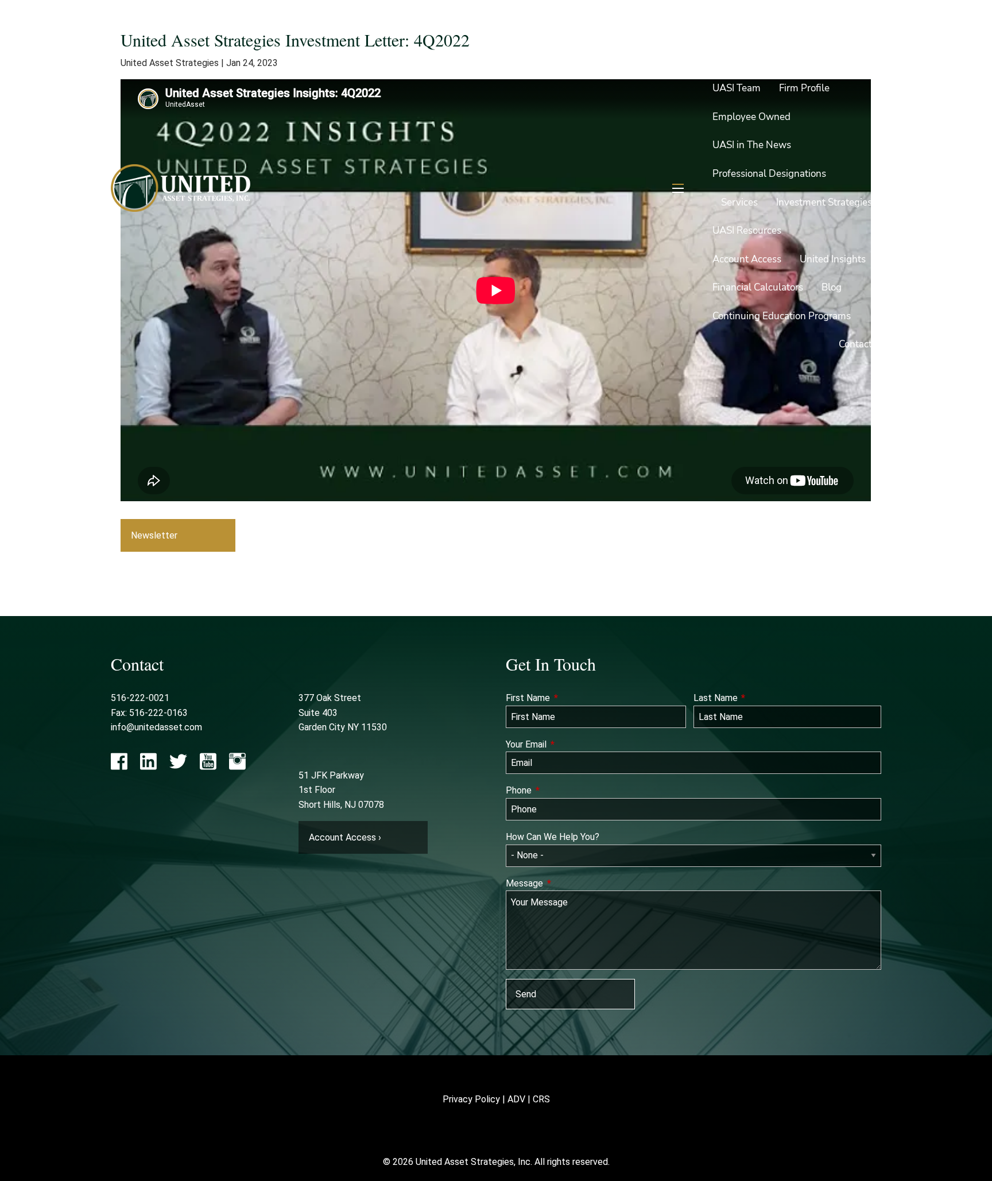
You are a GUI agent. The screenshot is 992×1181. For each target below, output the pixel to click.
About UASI (738, 60)
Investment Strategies (824, 202)
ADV (516, 1099)
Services (739, 202)
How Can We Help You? (552, 836)
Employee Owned (751, 116)
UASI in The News (751, 145)
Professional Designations (769, 173)
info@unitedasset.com (156, 727)
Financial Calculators (757, 287)
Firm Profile (804, 88)
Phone (561, 790)
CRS (541, 1099)
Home (859, 31)
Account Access (746, 259)
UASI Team (736, 88)
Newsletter (154, 535)
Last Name (758, 697)
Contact (855, 344)
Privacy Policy (471, 1099)
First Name (570, 697)
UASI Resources (746, 230)
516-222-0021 (140, 697)
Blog (832, 287)
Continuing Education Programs (781, 316)
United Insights (833, 259)
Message (567, 883)
